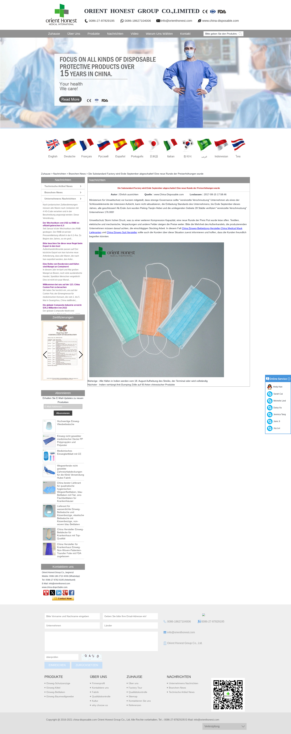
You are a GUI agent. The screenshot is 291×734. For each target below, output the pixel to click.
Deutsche (69, 156)
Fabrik (95, 692)
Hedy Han (277, 387)
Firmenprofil (98, 683)
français (86, 156)
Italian (170, 156)
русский (103, 156)
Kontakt (185, 33)
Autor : (115, 194)
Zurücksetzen (87, 665)
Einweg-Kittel (53, 687)
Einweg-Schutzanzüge (58, 683)
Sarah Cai (277, 394)
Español (120, 156)
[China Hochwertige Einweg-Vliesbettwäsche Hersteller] (49, 426)
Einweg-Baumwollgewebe (60, 696)
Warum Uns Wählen (159, 33)
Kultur (95, 700)
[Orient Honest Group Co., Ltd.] (60, 15)
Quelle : (149, 194)
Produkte (94, 33)
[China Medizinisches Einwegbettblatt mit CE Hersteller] (49, 455)
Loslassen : (197, 194)
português (137, 156)
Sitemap (133, 696)
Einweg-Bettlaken (55, 692)
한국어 (188, 156)
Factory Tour (135, 687)
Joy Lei (276, 428)
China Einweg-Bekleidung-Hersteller (201, 228)
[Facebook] (71, 592)
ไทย (238, 156)
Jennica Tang (279, 414)
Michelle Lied (279, 401)
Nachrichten (115, 33)
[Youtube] (46, 592)
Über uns (73, 33)
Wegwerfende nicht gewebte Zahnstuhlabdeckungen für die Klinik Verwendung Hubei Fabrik (70, 471)
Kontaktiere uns (100, 687)
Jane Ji (276, 421)
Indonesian (221, 156)
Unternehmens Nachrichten (60, 198)
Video (134, 33)
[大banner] (145, 83)
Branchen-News (77, 173)
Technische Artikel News (58, 186)
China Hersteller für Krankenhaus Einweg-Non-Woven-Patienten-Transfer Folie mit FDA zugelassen (69, 550)
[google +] (65, 592)
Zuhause (54, 33)
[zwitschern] (52, 592)
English (52, 156)
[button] (81, 354)
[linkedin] (58, 592)
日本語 (154, 156)
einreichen (57, 665)
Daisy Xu (277, 408)
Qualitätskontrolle (101, 696)
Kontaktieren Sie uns (140, 700)
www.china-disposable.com (220, 20)
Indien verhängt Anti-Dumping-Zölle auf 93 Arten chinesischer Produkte (137, 384)
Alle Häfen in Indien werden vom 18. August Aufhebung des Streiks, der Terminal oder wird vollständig (153, 381)
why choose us (100, 705)
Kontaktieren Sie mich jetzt (63, 598)
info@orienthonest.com (176, 20)
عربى (204, 156)
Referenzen (135, 705)
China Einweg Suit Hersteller (122, 232)
